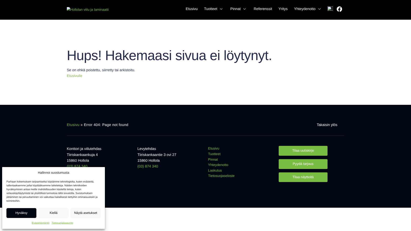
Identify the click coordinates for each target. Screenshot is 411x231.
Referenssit (263, 9)
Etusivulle (74, 76)
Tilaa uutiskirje (303, 151)
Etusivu (192, 9)
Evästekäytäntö (40, 222)
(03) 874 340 (77, 166)
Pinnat (235, 9)
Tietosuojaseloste (221, 176)
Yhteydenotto (305, 9)
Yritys (283, 9)
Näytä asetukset (85, 213)
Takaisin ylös (327, 125)
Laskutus (215, 170)
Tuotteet (210, 9)
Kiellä (54, 213)
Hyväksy (21, 213)
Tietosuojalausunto (62, 222)
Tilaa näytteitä (303, 177)
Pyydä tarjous (303, 164)
